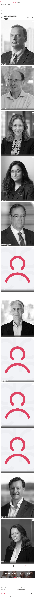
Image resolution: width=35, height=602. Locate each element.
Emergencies (3, 589)
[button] (34, 2)
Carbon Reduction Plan (21, 589)
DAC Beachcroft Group (4, 587)
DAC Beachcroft (3, 4)
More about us (19, 577)
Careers (2, 585)
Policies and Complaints (21, 587)
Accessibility (3, 583)
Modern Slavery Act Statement (22, 585)
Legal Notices (20, 583)
